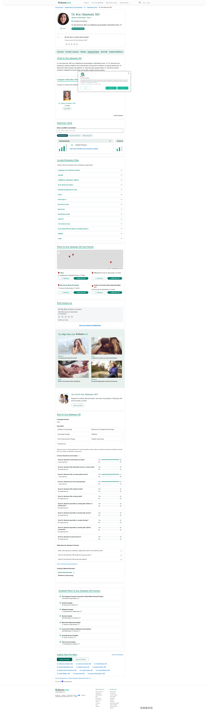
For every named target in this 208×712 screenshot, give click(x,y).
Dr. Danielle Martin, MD (99, 667)
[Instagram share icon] (144, 708)
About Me (104, 52)
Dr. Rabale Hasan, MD (82, 667)
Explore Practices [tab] (81, 659)
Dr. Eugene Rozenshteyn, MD (96, 673)
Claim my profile (77, 405)
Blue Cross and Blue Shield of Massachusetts (73, 229)
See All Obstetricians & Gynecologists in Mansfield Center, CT (73, 678)
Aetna (60, 194)
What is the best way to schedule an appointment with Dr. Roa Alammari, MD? (80, 551)
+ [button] (58, 251)
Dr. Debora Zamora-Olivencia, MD (66, 670)
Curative (61, 219)
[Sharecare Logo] (65, 2)
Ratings (83, 52)
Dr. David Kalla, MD (79, 673)
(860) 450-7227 (82, 278)
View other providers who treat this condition (84, 148)
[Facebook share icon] (141, 708)
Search (140, 2)
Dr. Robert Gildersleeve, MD (65, 667)
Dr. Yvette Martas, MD (100, 664)
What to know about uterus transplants (69, 381)
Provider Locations (72, 52)
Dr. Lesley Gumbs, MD (86, 670)
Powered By (58, 681)
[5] (77, 43)
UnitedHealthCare (64, 214)
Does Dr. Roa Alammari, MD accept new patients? (72, 559)
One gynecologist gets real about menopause (104, 381)
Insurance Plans (93, 52)
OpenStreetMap (115, 268)
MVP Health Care (63, 204)
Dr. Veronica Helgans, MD (83, 664)
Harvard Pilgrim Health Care (67, 190)
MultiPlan (61, 209)
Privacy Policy (89, 82)
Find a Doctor (59, 7)
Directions (66, 278)
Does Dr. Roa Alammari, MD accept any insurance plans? (74, 555)
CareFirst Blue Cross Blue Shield (69, 170)
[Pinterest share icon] (151, 708)
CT (85, 7)
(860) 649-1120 (115, 278)
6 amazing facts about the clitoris (67, 358)
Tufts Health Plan (64, 224)
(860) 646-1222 (82, 292)
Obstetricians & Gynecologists (73, 7)
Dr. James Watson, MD (63, 673)
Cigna (60, 238)
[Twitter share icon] (149, 708)
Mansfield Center (92, 7)
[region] (104, 81)
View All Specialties (117, 655)
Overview (60, 52)
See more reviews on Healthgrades (90, 325)
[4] (74, 43)
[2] (69, 43)
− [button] (58, 253)
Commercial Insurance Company (68, 180)
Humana (60, 233)
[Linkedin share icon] (146, 708)
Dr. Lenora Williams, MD (103, 670)
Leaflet (108, 268)
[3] (71, 43)
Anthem (60, 175)
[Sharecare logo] (73, 690)
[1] (66, 43)
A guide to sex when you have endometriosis (104, 358)
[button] (79, 456)
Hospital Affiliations (116, 52)
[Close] (128, 73)
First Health (62, 199)
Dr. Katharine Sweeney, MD (65, 664)
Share (64, 28)
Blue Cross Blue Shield (65, 185)
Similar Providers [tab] (64, 659)
